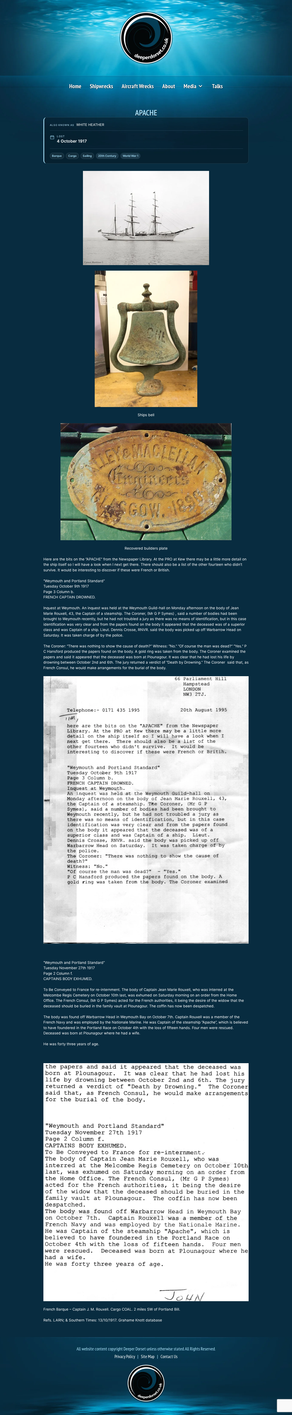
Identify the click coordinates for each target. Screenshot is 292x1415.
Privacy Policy (125, 1356)
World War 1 (130, 155)
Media (190, 86)
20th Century (107, 155)
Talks (217, 86)
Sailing (87, 155)
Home (75, 86)
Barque (57, 155)
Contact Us (169, 1356)
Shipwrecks (101, 86)
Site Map (148, 1356)
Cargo (72, 155)
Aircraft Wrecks (138, 86)
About (168, 86)
